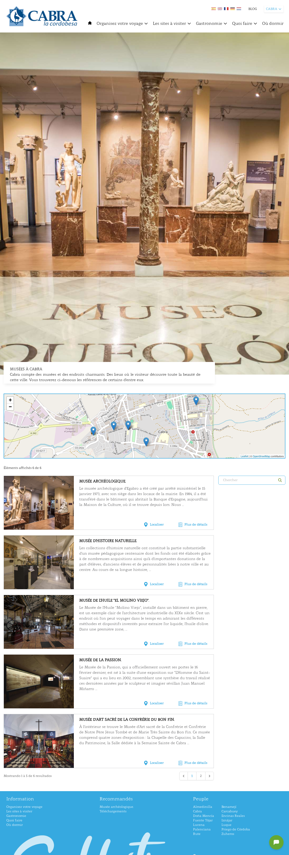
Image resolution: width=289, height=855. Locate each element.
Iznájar (226, 820)
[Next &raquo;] (209, 776)
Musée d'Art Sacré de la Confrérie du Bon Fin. (127, 719)
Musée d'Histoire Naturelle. (108, 541)
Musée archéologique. (102, 481)
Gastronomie (209, 23)
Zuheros (227, 834)
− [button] (10, 407)
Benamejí (228, 807)
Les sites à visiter (169, 23)
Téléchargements (113, 811)
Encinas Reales (233, 816)
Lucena (199, 825)
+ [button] (10, 400)
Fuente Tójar (203, 820)
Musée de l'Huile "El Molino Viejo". (114, 600)
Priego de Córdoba (235, 829)
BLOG (252, 9)
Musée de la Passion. (100, 660)
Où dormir (273, 23)
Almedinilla (202, 807)
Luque (226, 825)
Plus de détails (195, 524)
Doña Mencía (203, 816)
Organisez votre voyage (120, 23)
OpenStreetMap (261, 456)
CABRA (271, 9)
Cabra (197, 811)
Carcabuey (229, 811)
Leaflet (244, 456)
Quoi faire (242, 23)
